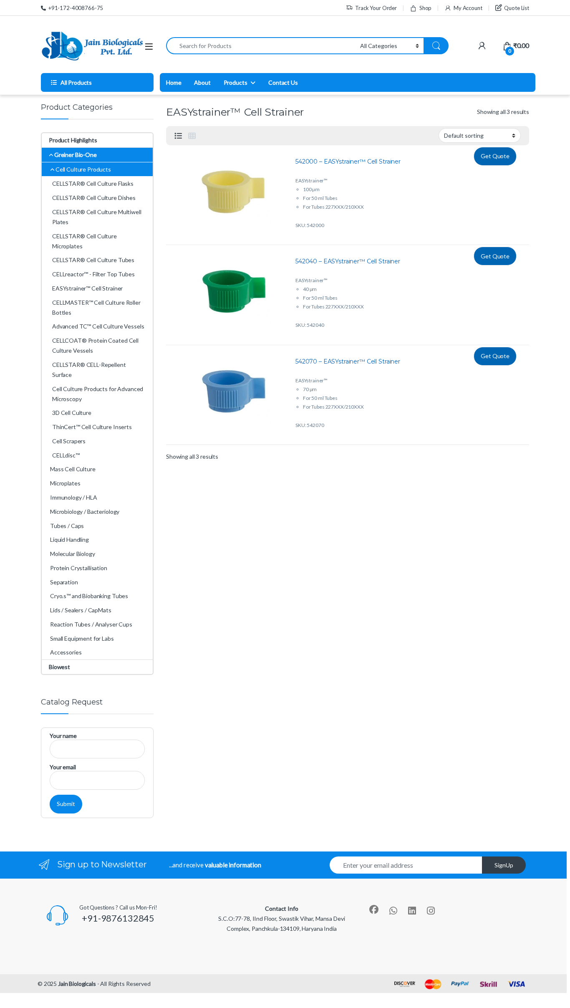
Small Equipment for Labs (82, 638)
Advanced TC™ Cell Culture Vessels (98, 326)
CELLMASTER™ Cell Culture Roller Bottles (96, 307)
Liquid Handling (69, 539)
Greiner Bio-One (75, 154)
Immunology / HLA (73, 497)
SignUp (503, 865)
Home (173, 82)
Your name (63, 735)
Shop (425, 8)
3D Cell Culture (71, 412)
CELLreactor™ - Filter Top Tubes (93, 274)
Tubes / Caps (67, 525)
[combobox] (261, 45)
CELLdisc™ (66, 455)
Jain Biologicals (77, 983)
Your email (63, 767)
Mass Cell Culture (73, 468)
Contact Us (283, 82)
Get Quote (495, 155)
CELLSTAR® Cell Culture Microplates (84, 241)
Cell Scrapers (69, 441)
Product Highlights (73, 140)
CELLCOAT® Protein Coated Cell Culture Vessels (95, 345)
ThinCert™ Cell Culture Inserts (92, 426)
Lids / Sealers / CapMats (80, 610)
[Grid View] (192, 135)
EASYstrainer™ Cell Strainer (87, 288)
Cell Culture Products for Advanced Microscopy (97, 393)
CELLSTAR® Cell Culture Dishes (94, 197)
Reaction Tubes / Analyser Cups (91, 624)
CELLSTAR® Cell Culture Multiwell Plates (96, 216)
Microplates (65, 483)
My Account (468, 8)
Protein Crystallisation (78, 567)
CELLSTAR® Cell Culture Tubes (93, 259)
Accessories (65, 652)
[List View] (178, 135)
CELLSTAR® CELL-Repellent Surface (89, 369)
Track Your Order (376, 8)
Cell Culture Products (83, 169)
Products (235, 82)
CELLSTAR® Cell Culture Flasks (93, 183)
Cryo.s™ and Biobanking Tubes (89, 595)
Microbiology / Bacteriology (84, 511)
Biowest (59, 666)
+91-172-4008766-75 (75, 8)
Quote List (516, 8)
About (202, 82)
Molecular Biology (72, 553)
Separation (64, 582)
